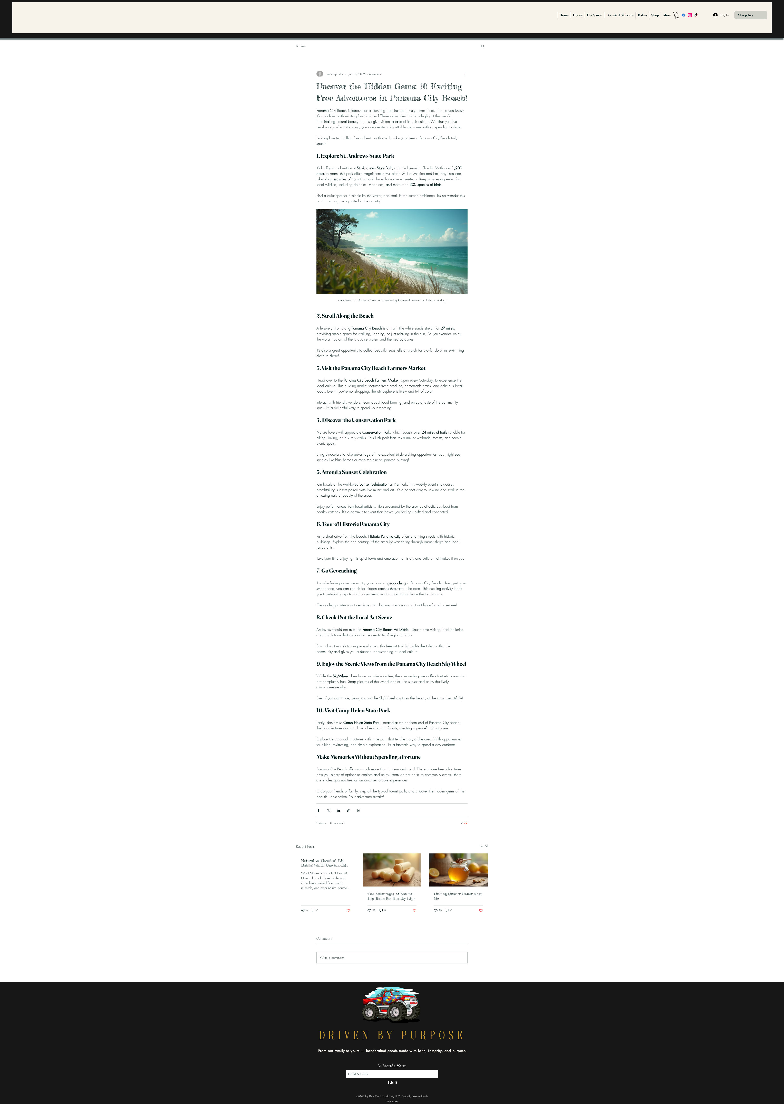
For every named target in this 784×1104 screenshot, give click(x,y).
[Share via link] (348, 810)
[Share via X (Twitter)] (328, 810)
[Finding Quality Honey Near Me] (458, 870)
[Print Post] (358, 810)
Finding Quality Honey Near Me (458, 896)
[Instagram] (690, 15)
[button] (676, 15)
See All (484, 846)
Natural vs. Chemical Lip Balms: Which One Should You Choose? (323, 862)
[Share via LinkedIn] (338, 810)
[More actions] (465, 73)
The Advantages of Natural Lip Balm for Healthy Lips (391, 896)
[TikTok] (696, 15)
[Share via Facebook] (318, 810)
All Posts (300, 46)
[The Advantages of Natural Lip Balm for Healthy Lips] (392, 870)
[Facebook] (684, 15)
